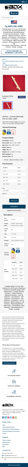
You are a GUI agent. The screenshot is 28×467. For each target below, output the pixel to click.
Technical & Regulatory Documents (11, 431)
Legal (3, 446)
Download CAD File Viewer (7, 97)
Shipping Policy (6, 442)
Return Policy (5, 444)
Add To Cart (14, 200)
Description (14, 206)
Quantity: (4, 193)
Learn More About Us (9, 363)
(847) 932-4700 (15, 26)
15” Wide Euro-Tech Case (9, 65)
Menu (23, 2)
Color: (3, 188)
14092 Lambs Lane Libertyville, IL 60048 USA (14, 458)
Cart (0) (15, 13)
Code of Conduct (6, 440)
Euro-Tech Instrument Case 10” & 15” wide (13, 62)
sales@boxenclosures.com (10, 455)
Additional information (14, 210)
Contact (4, 433)
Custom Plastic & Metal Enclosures (10, 429)
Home (4, 59)
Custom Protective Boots (8, 427)
